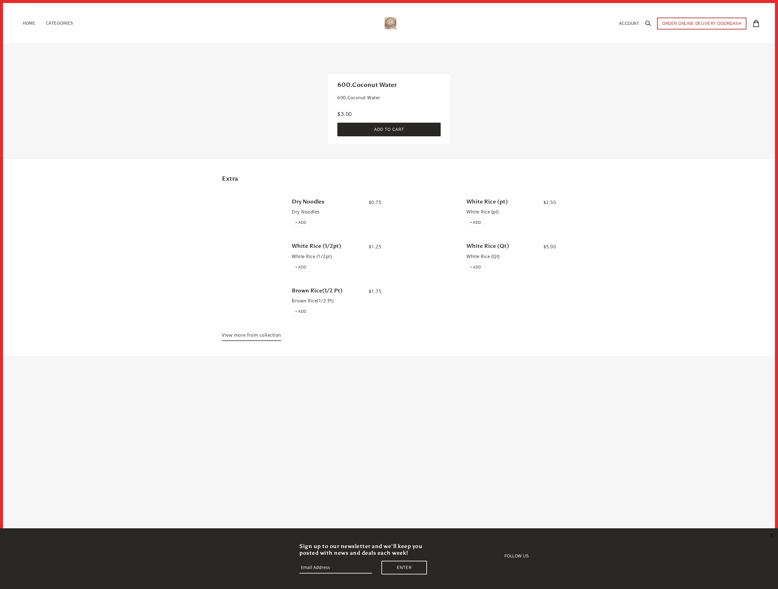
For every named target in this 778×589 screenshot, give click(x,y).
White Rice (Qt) (487, 246)
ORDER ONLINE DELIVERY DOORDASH (701, 23)
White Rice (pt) (487, 201)
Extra (230, 178)
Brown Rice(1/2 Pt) (317, 290)
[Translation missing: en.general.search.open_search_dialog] (648, 23)
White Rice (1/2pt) (316, 246)
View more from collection (251, 335)
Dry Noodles (308, 201)
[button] (301, 222)
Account (629, 23)
